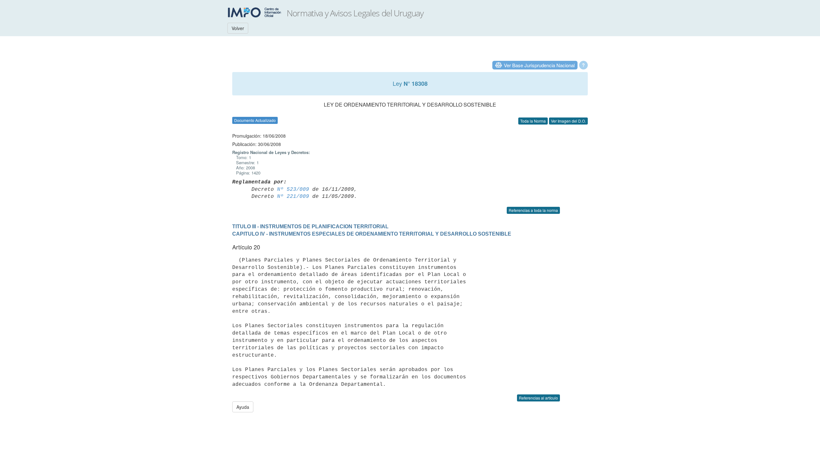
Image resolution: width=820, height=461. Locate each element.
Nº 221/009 (293, 196)
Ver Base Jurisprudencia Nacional (539, 65)
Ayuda (242, 407)
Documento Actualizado (255, 120)
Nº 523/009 (293, 189)
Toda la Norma (533, 121)
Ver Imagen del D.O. (568, 121)
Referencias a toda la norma (533, 210)
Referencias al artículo (538, 397)
